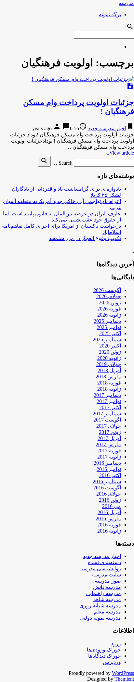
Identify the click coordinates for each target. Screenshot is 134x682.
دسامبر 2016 (107, 463)
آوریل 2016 (109, 512)
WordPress (123, 673)
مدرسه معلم (107, 611)
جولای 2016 (108, 494)
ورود (116, 643)
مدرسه (126, 3)
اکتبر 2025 (110, 333)
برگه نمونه (110, 14)
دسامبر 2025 (107, 321)
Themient (124, 679)
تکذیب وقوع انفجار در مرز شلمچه (85, 238)
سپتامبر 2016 (107, 481)
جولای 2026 (108, 296)
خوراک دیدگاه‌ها (104, 656)
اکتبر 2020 (110, 345)
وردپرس (112, 662)
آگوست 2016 (107, 487)
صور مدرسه (108, 581)
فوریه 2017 (109, 450)
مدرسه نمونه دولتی (100, 618)
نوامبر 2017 (109, 401)
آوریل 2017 (109, 438)
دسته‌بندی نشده (104, 562)
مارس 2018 (108, 376)
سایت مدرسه (106, 574)
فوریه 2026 (109, 308)
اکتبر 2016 (110, 475)
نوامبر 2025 (109, 327)
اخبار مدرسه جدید (107, 128)
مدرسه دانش (107, 587)
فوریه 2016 (109, 524)
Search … (62, 163)
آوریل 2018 (109, 370)
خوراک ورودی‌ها (104, 649)
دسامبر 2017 (107, 395)
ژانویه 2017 (109, 457)
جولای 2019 (108, 364)
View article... (119, 153)
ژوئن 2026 (110, 302)
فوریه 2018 (109, 382)
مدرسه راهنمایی (103, 593)
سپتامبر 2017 (107, 413)
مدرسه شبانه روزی (100, 605)
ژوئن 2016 (110, 500)
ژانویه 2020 (109, 358)
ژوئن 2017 (110, 432)
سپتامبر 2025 (107, 339)
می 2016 (111, 506)
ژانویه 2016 (109, 531)
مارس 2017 (108, 444)
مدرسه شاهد (107, 599)
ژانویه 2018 (109, 389)
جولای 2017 (108, 426)
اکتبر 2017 (110, 407)
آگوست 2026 (107, 290)
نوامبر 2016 (109, 469)
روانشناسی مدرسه (100, 568)
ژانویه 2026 (109, 315)
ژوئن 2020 (110, 352)
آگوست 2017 (107, 420)
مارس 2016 (108, 518)
